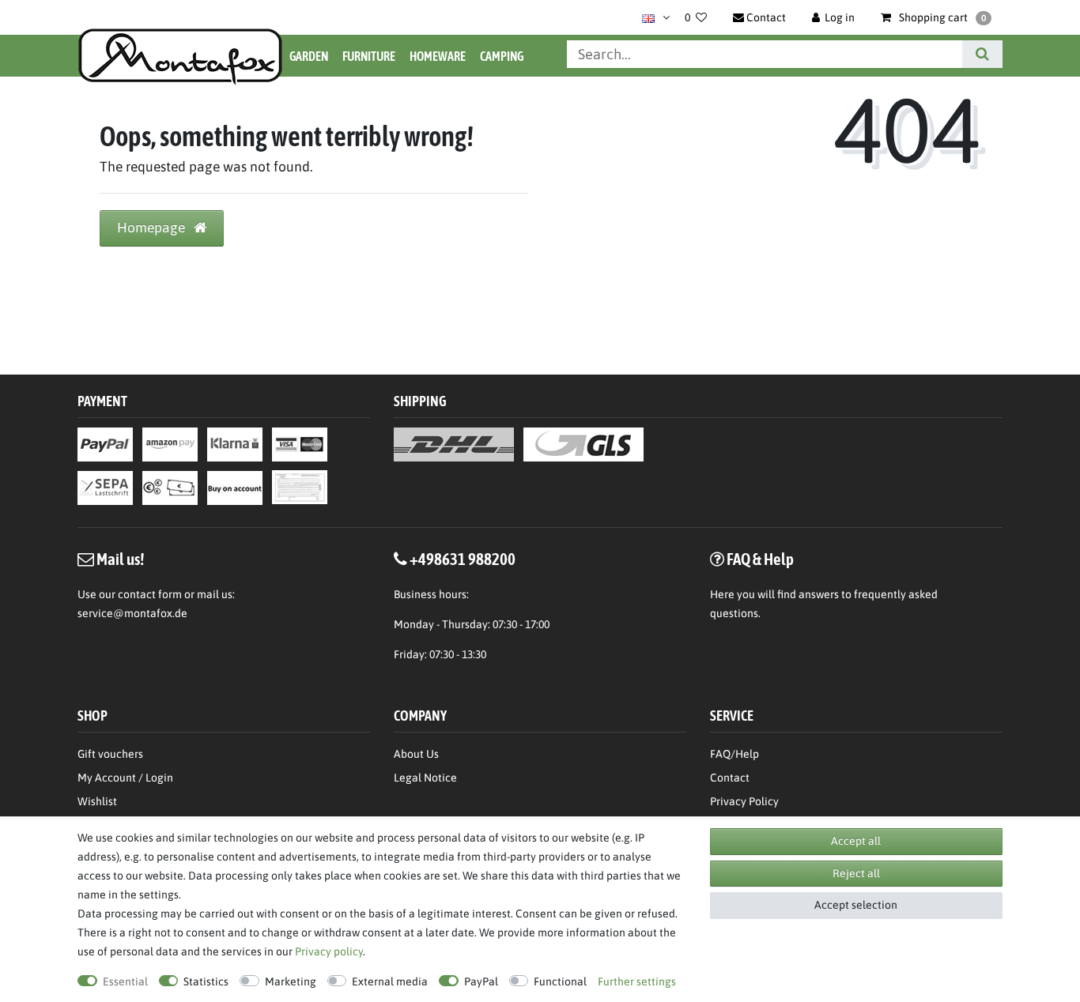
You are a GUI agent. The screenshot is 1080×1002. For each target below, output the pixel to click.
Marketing (290, 981)
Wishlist (97, 801)
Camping (501, 56)
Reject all (856, 873)
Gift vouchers (110, 754)
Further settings (637, 981)
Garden (308, 56)
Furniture (368, 56)
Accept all (856, 840)
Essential (125, 981)
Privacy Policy (744, 801)
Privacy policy (329, 951)
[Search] (982, 54)
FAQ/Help (734, 754)
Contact (730, 777)
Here (722, 594)
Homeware (438, 56)
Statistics (205, 981)
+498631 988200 (462, 558)
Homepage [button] (152, 227)
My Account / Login (125, 777)
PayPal (481, 981)
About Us (416, 754)
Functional (560, 981)
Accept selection (855, 904)
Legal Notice (425, 777)
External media (390, 981)
